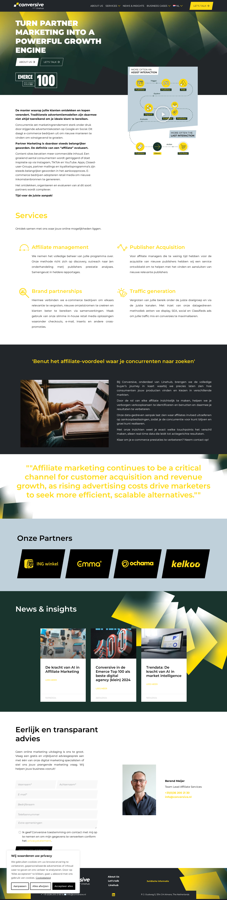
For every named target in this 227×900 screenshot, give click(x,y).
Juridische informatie (158, 881)
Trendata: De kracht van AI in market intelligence (163, 671)
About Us (113, 876)
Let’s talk (113, 880)
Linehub (113, 885)
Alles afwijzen (40, 886)
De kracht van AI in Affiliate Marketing (62, 669)
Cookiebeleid (43, 877)
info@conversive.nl (76, 894)
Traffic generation (153, 291)
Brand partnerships (57, 291)
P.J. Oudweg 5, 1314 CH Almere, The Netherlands (165, 894)
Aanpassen (20, 886)
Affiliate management (60, 247)
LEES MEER (51, 680)
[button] (163, 115)
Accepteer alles (64, 886)
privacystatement (39, 840)
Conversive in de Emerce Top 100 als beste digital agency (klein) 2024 (113, 673)
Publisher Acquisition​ (157, 247)
